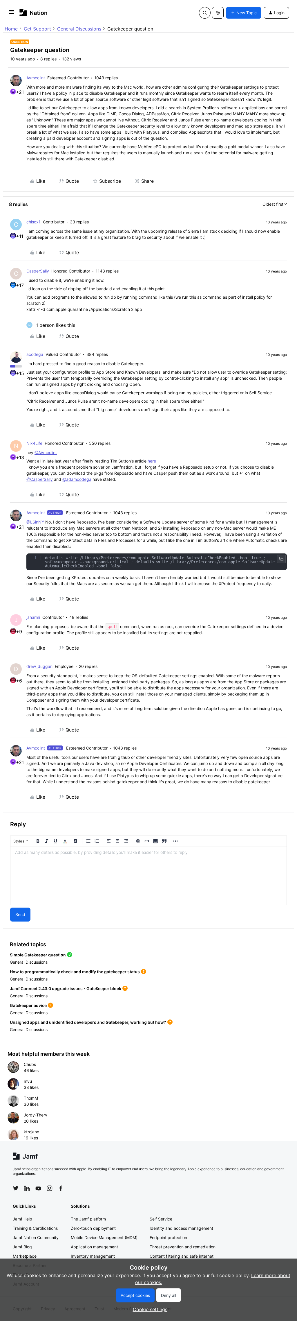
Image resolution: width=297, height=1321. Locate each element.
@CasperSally (39, 479)
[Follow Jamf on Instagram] (49, 1188)
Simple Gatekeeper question (38, 954)
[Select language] (218, 13)
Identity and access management (181, 1228)
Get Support (37, 29)
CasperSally (37, 270)
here (152, 460)
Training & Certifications (35, 1228)
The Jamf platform (88, 1218)
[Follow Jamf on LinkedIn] (27, 1188)
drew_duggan (39, 666)
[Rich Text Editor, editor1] (148, 876)
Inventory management (93, 1256)
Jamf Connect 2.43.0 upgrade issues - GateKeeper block (65, 988)
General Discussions (79, 29)
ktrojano (31, 1131)
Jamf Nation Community (36, 1237)
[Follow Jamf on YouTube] (38, 1188)
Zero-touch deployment (93, 1228)
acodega (34, 354)
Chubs (30, 1064)
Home (11, 29)
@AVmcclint (46, 452)
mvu (28, 1081)
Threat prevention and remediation (182, 1246)
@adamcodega (76, 479)
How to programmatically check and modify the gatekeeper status (75, 971)
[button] (11, 14)
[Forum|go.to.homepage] (33, 12)
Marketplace (25, 1256)
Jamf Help (22, 1218)
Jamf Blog (22, 1246)
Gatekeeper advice (28, 1005)
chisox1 (33, 221)
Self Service (161, 1218)
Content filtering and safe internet (181, 1256)
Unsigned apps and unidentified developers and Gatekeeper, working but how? (88, 1022)
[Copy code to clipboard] (281, 559)
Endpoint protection (168, 1237)
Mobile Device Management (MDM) (104, 1237)
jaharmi (33, 617)
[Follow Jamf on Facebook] (61, 1188)
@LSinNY (35, 521)
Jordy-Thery (35, 1114)
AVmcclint (35, 77)
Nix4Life (34, 443)
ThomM (31, 1098)
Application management (94, 1246)
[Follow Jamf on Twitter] (16, 1188)
